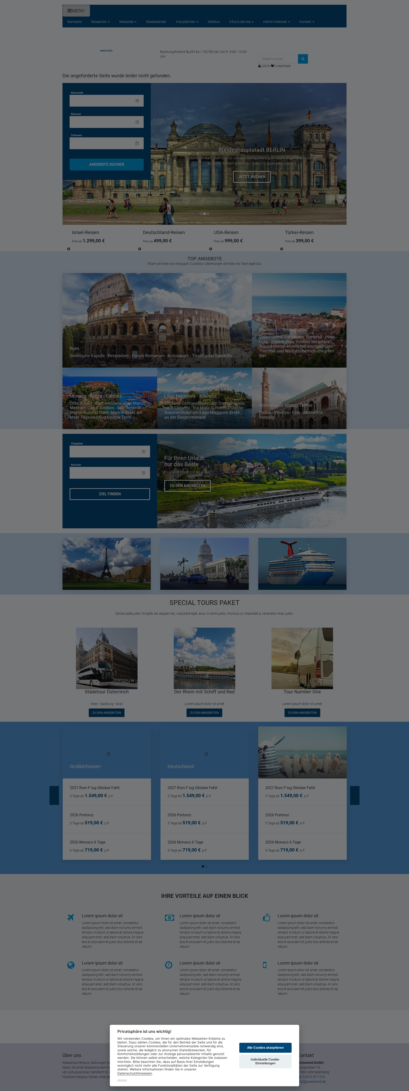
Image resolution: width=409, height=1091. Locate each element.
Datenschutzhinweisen (134, 1073)
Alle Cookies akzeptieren (265, 1047)
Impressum (122, 1080)
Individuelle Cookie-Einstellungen (265, 1061)
